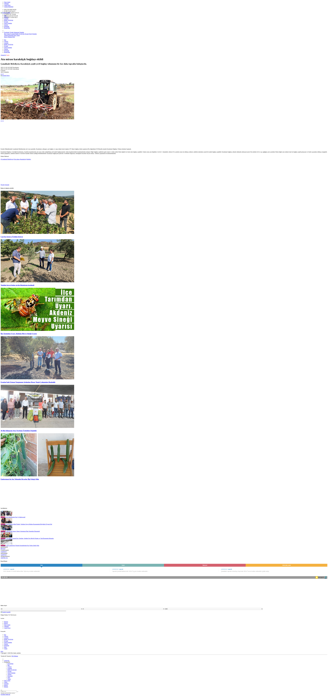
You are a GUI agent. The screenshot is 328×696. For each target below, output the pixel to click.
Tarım (18, 35)
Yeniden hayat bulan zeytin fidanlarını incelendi (17, 285)
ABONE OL (4, 558)
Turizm (6, 25)
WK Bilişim (14, 656)
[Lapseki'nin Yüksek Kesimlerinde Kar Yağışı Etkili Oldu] (6, 544)
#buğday (28, 159)
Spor (14, 35)
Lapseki (6, 18)
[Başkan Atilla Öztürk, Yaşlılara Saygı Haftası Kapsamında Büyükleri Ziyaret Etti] (6, 522)
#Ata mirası (16, 159)
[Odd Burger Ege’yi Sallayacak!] (6, 515)
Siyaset (6, 21)
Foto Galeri (7, 2)
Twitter (12, 32)
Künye (6, 37)
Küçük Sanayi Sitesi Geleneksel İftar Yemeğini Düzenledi (22, 531)
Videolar (6, 3)
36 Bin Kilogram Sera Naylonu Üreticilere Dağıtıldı (19, 431)
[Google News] (5, 75)
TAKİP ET (4, 551)
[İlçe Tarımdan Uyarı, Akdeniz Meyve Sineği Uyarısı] (37, 330)
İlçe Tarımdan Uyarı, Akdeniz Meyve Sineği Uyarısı (19, 334)
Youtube (21, 32)
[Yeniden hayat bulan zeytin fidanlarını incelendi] (37, 282)
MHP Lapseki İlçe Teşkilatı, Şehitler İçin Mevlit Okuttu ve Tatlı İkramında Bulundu (29, 538)
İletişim (10, 37)
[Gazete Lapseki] (5, 12)
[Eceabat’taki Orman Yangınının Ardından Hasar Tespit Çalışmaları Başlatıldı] (37, 379)
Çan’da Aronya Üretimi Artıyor (12, 237)
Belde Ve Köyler (8, 20)
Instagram (16, 32)
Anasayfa (3, 55)
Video (5, 682)
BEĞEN (3, 548)
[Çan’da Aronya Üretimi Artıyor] (37, 233)
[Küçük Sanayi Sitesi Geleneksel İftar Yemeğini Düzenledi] (6, 530)
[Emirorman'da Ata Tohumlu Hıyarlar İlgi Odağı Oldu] (37, 476)
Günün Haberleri (8, 6)
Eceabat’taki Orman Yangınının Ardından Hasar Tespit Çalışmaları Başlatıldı (28, 382)
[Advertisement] (52, 135)
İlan (5, 15)
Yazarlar (6, 683)
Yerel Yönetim (8, 23)
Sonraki (7, 184)
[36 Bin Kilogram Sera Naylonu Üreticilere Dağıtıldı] (37, 427)
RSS (13, 37)
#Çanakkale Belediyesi (7, 159)
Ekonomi (6, 26)
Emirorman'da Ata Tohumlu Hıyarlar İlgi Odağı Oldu (20, 479)
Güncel (6, 17)
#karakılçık (23, 159)
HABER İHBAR (5, 694)
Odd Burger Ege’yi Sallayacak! (15, 517)
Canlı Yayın (7, 5)
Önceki (3, 184)
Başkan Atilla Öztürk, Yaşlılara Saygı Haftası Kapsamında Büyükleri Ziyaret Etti (28, 524)
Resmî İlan (7, 28)
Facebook (6, 32)
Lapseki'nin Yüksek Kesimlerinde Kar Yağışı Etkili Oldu (22, 545)
